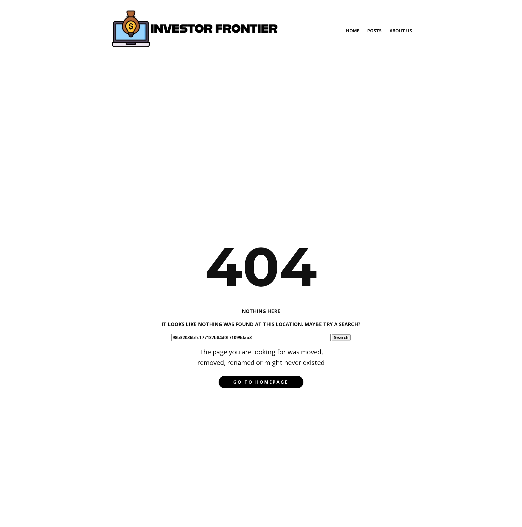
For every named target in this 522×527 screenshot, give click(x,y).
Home (352, 31)
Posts (374, 31)
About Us (401, 31)
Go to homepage (260, 382)
